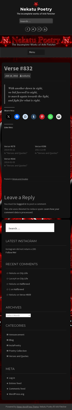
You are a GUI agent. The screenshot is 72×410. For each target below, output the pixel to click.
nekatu (26, 75)
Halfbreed (25, 283)
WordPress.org (16, 394)
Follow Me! (11, 252)
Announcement (16, 334)
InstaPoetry (15, 345)
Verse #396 (40, 146)
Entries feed (15, 383)
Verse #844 (9, 158)
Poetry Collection (18, 350)
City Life (24, 273)
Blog (11, 339)
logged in (21, 203)
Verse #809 (25, 294)
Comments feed (17, 388)
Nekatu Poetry (36, 9)
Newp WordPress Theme (28, 406)
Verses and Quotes (20, 179)
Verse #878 (9, 146)
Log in (12, 377)
